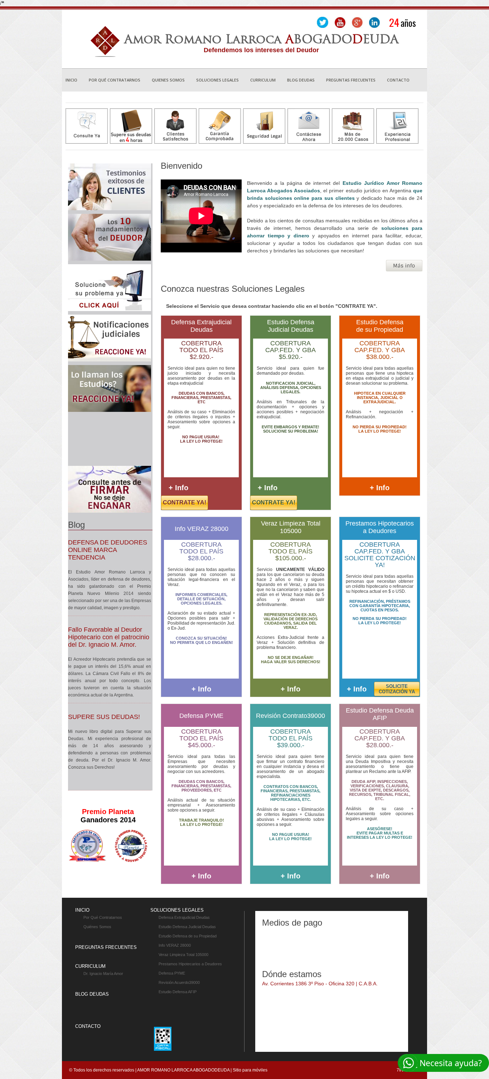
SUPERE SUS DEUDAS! (104, 716)
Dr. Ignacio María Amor (103, 973)
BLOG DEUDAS (92, 994)
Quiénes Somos (97, 927)
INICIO (82, 910)
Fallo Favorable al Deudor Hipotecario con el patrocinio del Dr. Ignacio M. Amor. (108, 637)
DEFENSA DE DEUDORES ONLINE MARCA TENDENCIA (107, 550)
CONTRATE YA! (184, 502)
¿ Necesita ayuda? (448, 1063)
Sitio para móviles (250, 1070)
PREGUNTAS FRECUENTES (106, 947)
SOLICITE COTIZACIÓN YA (397, 689)
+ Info (178, 488)
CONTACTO (88, 1026)
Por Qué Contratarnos (102, 917)
